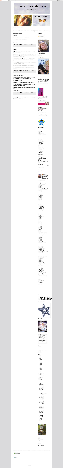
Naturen (33, 30)
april (40, 382)
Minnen (40, 238)
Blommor (40, 195)
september (41, 375)
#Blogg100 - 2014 (41, 183)
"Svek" (39, 160)
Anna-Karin (44, 174)
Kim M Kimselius (41, 141)
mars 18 (41, 397)
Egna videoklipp (41, 206)
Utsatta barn (40, 273)
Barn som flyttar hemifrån (42, 189)
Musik (39, 240)
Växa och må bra (46, 30)
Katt (39, 221)
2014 (39, 369)
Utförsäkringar (41, 270)
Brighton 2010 (41, 197)
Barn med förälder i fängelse (43, 188)
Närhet (14, 49)
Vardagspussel (41, 151)
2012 (39, 418)
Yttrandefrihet (41, 280)
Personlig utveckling (41, 248)
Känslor (40, 227)
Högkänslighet (41, 216)
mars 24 (41, 389)
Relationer (40, 252)
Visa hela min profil (45, 178)
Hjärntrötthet (40, 211)
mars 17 (41, 398)
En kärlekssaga (41, 207)
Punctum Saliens (41, 146)
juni (40, 379)
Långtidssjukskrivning (42, 232)
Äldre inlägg (33, 97)
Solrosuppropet (41, 352)
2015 (39, 368)
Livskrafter (40, 144)
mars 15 (41, 401)
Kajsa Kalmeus (41, 140)
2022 (39, 359)
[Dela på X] (30, 44)
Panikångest (40, 247)
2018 (39, 364)
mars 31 (41, 384)
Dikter (19, 30)
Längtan (15, 35)
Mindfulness (40, 237)
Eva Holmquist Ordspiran (42, 134)
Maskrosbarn (40, 348)
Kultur (39, 226)
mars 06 (41, 411)
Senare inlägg (16, 97)
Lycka (39, 231)
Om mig (22, 27)
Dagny (39, 132)
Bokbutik (40, 196)
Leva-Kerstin (40, 142)
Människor (28, 30)
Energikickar (40, 208)
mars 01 (41, 413)
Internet (40, 218)
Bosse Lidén (40, 131)
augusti (41, 377)
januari (41, 416)
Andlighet (40, 185)
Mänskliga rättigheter (42, 242)
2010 (39, 420)
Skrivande (36, 30)
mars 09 (41, 407)
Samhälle (40, 258)
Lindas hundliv (41, 143)
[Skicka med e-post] (29, 44)
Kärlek (22, 30)
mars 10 (41, 406)
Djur (39, 200)
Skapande (40, 260)
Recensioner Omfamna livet (43, 251)
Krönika (40, 225)
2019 (39, 363)
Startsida (15, 27)
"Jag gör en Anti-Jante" (41, 157)
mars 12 (41, 403)
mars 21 (41, 394)
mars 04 (41, 412)
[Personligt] (16, 457)
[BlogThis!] (30, 70)
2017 (39, 365)
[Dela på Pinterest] (32, 44)
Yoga (39, 279)
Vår (39, 278)
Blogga (40, 194)
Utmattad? (41, 30)
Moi (39, 145)
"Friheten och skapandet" (41, 161)
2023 (39, 358)
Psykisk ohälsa (41, 250)
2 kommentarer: (25, 44)
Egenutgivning (41, 205)
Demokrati (40, 198)
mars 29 (41, 385)
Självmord (40, 259)
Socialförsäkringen (41, 263)
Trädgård (40, 268)
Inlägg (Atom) (21, 98)
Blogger (35, 465)
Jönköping (40, 220)
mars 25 (41, 388)
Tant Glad (40, 150)
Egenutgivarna (41, 347)
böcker (40, 281)
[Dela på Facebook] (31, 44)
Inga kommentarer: (25, 70)
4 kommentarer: (25, 92)
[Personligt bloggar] (17, 453)
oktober (41, 374)
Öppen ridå (40, 152)
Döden (39, 204)
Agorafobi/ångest (41, 184)
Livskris (40, 230)
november (41, 373)
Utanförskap (40, 269)
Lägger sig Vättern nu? (18, 75)
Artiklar (40, 187)
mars (40, 383)
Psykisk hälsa (40, 249)
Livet (25, 30)
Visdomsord (40, 274)
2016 (39, 367)
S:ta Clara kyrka (41, 257)
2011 (39, 419)
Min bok (40, 236)
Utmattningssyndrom (42, 272)
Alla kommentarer (41, 36)
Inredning (40, 217)
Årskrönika (40, 282)
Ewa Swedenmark (41, 135)
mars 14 (41, 402)
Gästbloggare (41, 209)
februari (41, 415)
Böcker (18, 27)
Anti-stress (15, 30)
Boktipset (40, 346)
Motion (40, 239)
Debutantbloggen (41, 133)
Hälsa (39, 215)
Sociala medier (41, 262)
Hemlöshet (40, 210)
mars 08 (41, 408)
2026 (39, 355)
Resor (39, 253)
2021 (39, 360)
